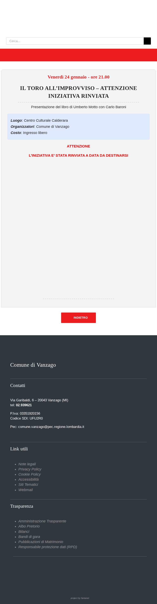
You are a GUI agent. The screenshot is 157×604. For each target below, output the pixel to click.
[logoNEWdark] (57, 6)
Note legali (27, 464)
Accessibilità (28, 479)
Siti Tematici (28, 485)
